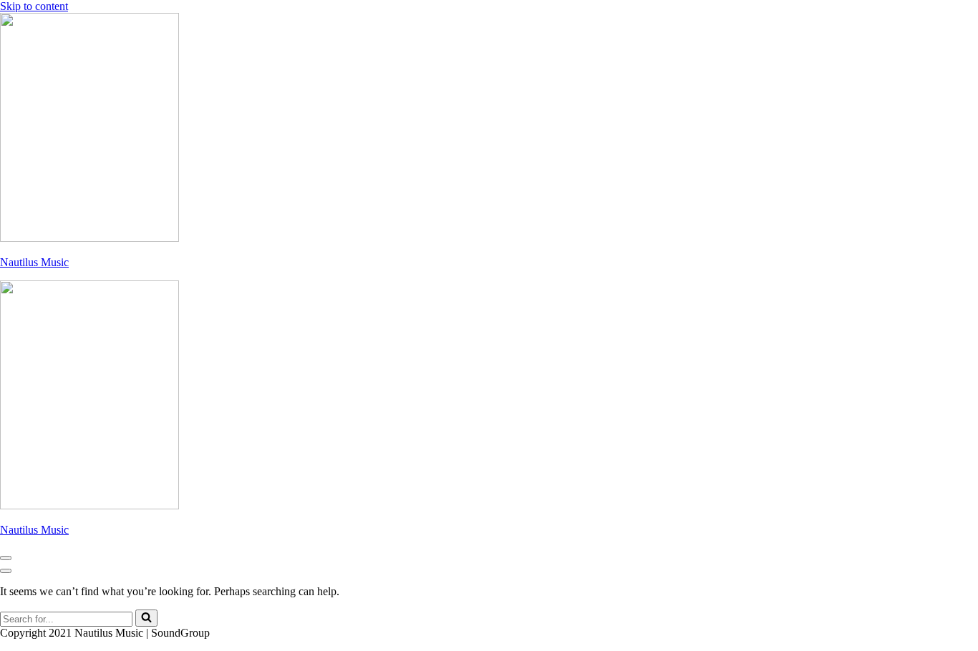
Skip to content (34, 6)
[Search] (146, 618)
